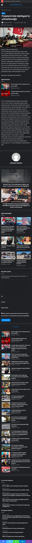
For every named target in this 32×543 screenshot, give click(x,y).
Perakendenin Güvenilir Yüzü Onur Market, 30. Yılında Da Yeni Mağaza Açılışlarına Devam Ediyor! (7, 229)
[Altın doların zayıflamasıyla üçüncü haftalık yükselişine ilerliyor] (6, 419)
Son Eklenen (16, 326)
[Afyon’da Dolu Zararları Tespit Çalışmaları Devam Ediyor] (6, 384)
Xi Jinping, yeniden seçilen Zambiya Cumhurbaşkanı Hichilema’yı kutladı (18, 454)
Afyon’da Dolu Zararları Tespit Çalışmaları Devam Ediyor (20, 383)
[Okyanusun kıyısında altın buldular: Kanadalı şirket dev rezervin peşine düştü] (6, 405)
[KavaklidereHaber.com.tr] (16, 5)
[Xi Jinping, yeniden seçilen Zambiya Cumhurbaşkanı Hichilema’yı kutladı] (6, 455)
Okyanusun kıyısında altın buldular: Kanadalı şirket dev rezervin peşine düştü (19, 404)
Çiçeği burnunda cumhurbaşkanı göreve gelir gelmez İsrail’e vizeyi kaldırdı (20, 461)
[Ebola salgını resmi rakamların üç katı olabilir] (5, 86)
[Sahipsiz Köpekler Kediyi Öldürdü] (8, 240)
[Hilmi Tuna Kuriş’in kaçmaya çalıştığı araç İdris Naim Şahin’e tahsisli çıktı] (24, 221)
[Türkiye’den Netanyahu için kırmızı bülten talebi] (5, 93)
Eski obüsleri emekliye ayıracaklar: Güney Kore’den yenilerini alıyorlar (19, 447)
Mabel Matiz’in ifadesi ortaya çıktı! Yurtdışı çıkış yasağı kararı (20, 362)
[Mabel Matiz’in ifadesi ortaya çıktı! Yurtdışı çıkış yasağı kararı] (6, 364)
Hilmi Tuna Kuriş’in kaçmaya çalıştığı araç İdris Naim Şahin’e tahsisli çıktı (23, 229)
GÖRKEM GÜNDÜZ (8, 22)
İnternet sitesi (4, 307)
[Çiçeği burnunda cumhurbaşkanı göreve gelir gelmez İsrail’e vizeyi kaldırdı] (6, 462)
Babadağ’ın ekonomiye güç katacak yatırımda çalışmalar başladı (19, 376)
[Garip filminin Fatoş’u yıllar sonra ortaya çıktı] (24, 240)
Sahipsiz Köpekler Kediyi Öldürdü (8, 246)
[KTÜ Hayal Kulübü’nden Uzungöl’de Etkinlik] (8, 255)
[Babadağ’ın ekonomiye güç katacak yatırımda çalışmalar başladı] (6, 377)
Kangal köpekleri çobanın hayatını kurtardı (21, 262)
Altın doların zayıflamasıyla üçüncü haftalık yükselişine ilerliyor (19, 418)
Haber (9, 10)
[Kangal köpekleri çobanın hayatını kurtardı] (24, 255)
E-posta (3, 302)
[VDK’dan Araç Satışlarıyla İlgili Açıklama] (6, 426)
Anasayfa (5, 10)
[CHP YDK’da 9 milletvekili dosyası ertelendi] (6, 469)
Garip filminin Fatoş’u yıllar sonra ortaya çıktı (23, 246)
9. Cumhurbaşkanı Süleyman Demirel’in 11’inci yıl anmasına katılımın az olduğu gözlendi (19, 432)
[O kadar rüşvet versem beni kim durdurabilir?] (6, 440)
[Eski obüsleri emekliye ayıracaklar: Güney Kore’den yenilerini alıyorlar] (6, 447)
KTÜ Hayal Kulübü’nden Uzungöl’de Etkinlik (7, 261)
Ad (2, 296)
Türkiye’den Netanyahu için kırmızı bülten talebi (19, 339)
